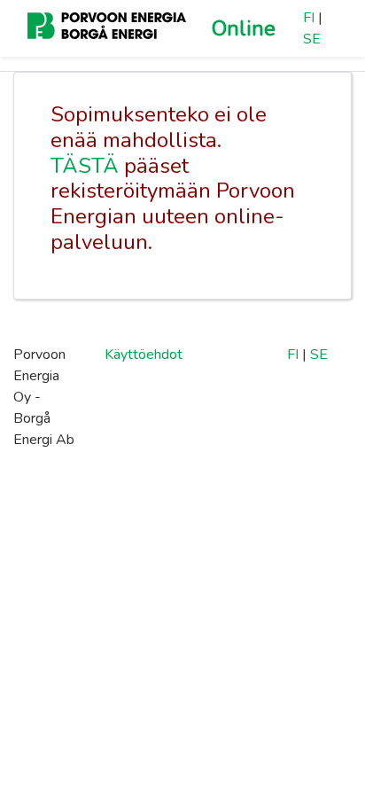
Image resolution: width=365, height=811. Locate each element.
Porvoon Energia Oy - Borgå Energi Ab (43, 397)
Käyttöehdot (143, 354)
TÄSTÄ (84, 166)
